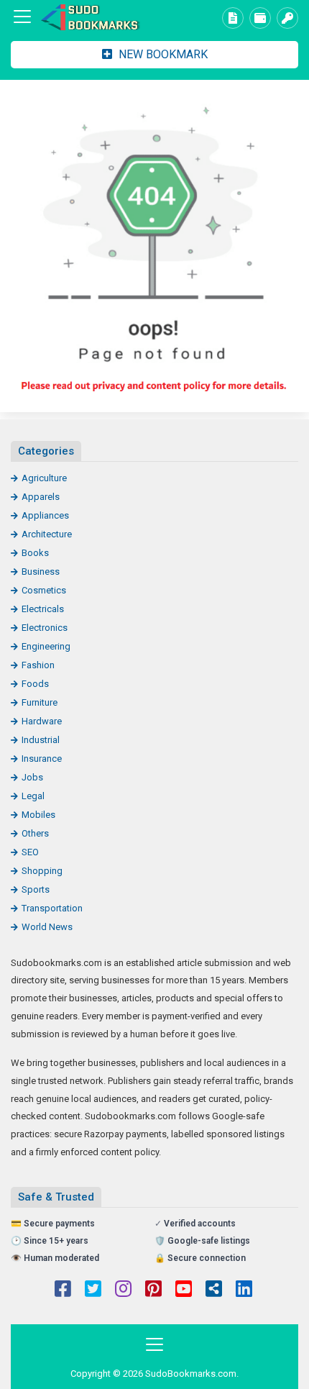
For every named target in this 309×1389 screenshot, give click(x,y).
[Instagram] (123, 1290)
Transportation (52, 908)
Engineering (46, 646)
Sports (36, 889)
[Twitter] (93, 1290)
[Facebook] (63, 1290)
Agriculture (44, 478)
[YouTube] (183, 1290)
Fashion (38, 665)
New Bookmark (162, 54)
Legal (33, 796)
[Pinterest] (153, 1290)
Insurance (42, 758)
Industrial (41, 739)
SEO (30, 852)
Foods (35, 683)
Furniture (39, 702)
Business (41, 571)
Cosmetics (44, 590)
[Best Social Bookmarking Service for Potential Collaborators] (90, 17)
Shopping (42, 870)
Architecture (47, 534)
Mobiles (38, 814)
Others (35, 833)
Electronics (45, 627)
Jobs (32, 777)
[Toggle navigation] (22, 16)
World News (47, 926)
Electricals (43, 609)
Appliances (45, 515)
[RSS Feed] (214, 1290)
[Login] (287, 18)
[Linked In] (244, 1290)
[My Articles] (233, 18)
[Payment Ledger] (260, 18)
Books (35, 552)
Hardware (42, 721)
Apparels (41, 496)
